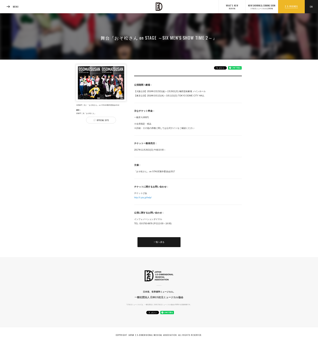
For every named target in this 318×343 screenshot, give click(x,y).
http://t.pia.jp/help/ (143, 197)
